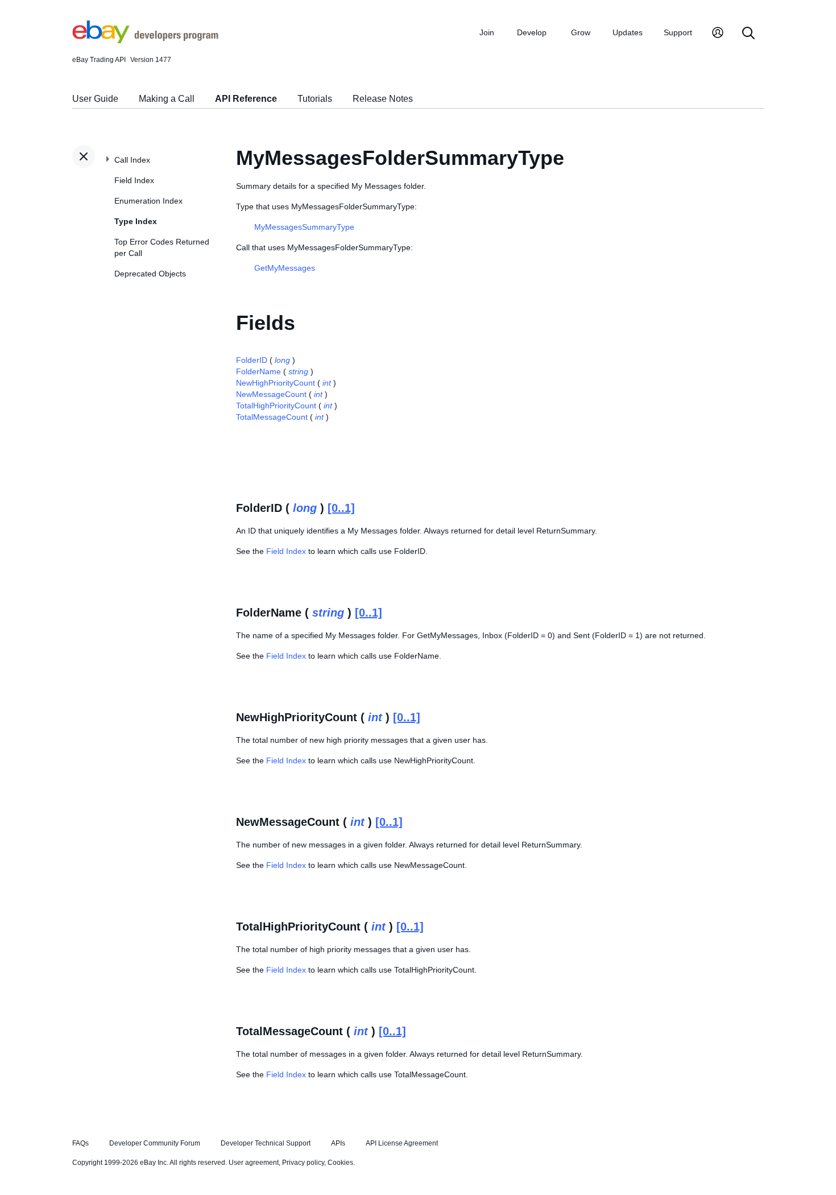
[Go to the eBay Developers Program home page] (145, 40)
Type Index (135, 221)
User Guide (95, 99)
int (326, 382)
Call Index (132, 159)
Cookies (340, 1163)
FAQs (80, 1143)
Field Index (134, 180)
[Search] (748, 34)
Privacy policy (303, 1163)
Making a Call (166, 99)
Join (486, 32)
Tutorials (314, 99)
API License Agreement (402, 1143)
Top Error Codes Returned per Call (161, 247)
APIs (338, 1143)
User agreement (254, 1163)
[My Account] (718, 34)
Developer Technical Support (266, 1143)
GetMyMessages (284, 267)
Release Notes (383, 99)
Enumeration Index (148, 200)
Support (678, 32)
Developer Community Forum (154, 1143)
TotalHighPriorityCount (276, 405)
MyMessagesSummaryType (304, 226)
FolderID (251, 360)
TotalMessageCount (272, 416)
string (298, 371)
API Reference (246, 99)
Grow (580, 32)
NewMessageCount (271, 394)
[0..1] (341, 508)
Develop (532, 32)
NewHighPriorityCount (275, 382)
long (282, 360)
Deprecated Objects (150, 273)
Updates (627, 32)
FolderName (258, 371)
